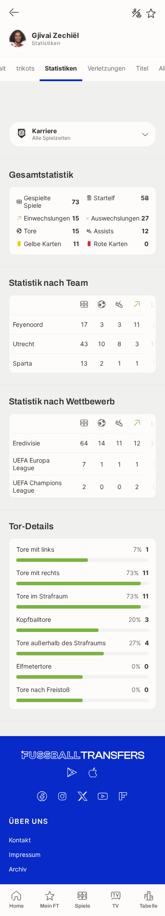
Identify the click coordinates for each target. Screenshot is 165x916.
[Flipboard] (123, 796)
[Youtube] (103, 796)
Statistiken (61, 68)
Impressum (24, 854)
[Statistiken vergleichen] (137, 13)
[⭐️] (151, 13)
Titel (142, 68)
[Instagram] (62, 796)
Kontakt (20, 840)
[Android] (72, 772)
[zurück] (14, 13)
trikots (25, 68)
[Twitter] (82, 796)
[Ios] (92, 772)
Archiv (18, 869)
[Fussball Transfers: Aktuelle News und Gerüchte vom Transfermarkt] (83, 755)
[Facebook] (42, 796)
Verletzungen (106, 68)
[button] (82, 134)
